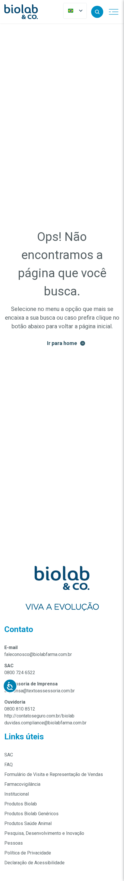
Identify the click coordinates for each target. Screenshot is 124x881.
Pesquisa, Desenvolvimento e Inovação (44, 833)
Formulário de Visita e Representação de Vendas (53, 774)
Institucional (16, 794)
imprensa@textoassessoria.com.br (39, 690)
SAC (8, 755)
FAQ (8, 764)
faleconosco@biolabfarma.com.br (38, 654)
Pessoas (13, 843)
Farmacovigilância (22, 784)
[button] (97, 12)
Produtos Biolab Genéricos (31, 813)
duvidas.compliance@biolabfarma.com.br (45, 723)
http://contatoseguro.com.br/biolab (39, 716)
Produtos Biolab (20, 804)
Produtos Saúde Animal (28, 823)
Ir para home (62, 343)
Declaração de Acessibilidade (34, 862)
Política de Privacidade (27, 853)
